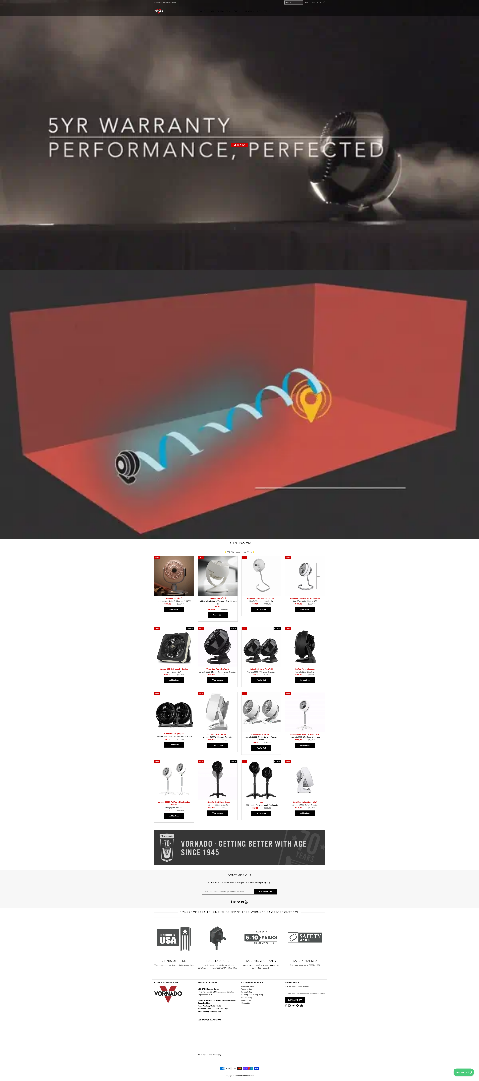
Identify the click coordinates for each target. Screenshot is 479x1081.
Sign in (307, 2)
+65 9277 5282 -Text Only (217, 1009)
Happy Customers (219, 11)
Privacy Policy (246, 992)
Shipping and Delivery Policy (252, 995)
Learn (248, 11)
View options (217, 680)
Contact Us (245, 1003)
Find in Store (246, 1000)
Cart (321, 2)
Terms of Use (246, 989)
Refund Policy (246, 997)
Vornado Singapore (246, 1076)
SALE (202, 11)
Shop (237, 11)
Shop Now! (239, 145)
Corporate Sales (247, 986)
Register (262, 11)
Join (313, 2)
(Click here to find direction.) (209, 1055)
